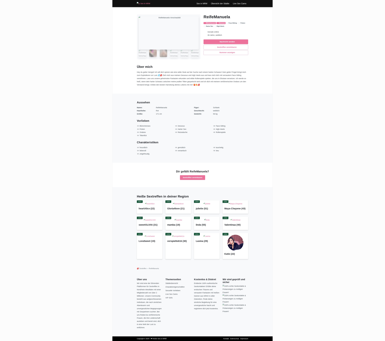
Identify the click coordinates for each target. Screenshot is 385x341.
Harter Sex (182, 129)
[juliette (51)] (206, 204)
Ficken (142, 129)
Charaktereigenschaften (175, 287)
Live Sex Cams (239, 3)
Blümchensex (145, 126)
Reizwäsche (182, 132)
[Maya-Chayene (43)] (235, 204)
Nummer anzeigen (227, 52)
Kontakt (226, 338)
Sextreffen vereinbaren (227, 47)
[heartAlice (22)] (150, 204)
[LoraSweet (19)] (150, 236)
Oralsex (143, 132)
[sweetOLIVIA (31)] (150, 220)
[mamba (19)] (178, 220)
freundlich (143, 148)
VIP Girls (169, 298)
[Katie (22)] (235, 243)
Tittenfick (143, 135)
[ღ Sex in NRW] (143, 3)
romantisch (182, 151)
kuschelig (219, 148)
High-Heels (220, 129)
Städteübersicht (171, 283)
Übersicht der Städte (220, 3)
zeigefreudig (144, 154)
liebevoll (143, 151)
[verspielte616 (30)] (178, 236)
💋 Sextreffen (141, 268)
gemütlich (181, 148)
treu (217, 151)
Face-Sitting (220, 126)
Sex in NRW (202, 3)
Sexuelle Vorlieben (172, 291)
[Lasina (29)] (206, 236)
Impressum (244, 338)
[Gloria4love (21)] (178, 204)
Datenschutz (234, 338)
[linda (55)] (207, 220)
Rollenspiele (221, 132)
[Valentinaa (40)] (235, 220)
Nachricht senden (227, 42)
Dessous (181, 126)
